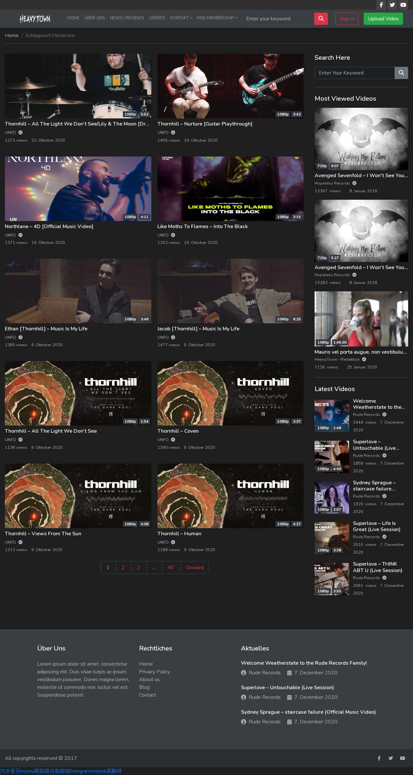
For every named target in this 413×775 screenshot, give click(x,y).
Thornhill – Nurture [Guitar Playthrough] (204, 123)
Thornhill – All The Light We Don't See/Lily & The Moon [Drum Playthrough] (95, 123)
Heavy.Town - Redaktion (338, 359)
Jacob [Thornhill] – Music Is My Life (198, 328)
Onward (195, 567)
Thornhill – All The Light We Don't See (51, 431)
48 (170, 567)
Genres (157, 18)
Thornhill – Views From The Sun (43, 533)
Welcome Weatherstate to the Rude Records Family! (379, 407)
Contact (147, 695)
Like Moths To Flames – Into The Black (202, 226)
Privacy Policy (154, 671)
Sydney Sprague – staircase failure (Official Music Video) (378, 488)
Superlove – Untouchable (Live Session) (374, 448)
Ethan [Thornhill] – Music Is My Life (46, 328)
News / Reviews (127, 18)
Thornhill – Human (179, 533)
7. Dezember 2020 (315, 672)
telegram (80, 771)
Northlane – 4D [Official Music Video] (49, 226)
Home (73, 18)
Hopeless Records (333, 183)
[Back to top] (19, 737)
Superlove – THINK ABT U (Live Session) (377, 567)
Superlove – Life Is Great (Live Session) (376, 526)
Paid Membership (215, 18)
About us (149, 679)
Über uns (95, 18)
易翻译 (114, 771)
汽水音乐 (10, 771)
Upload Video (383, 18)
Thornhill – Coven (178, 431)
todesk (98, 771)
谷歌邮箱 (60, 771)
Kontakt (179, 18)
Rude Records (367, 415)
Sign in (347, 18)
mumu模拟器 (35, 771)
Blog (144, 687)
